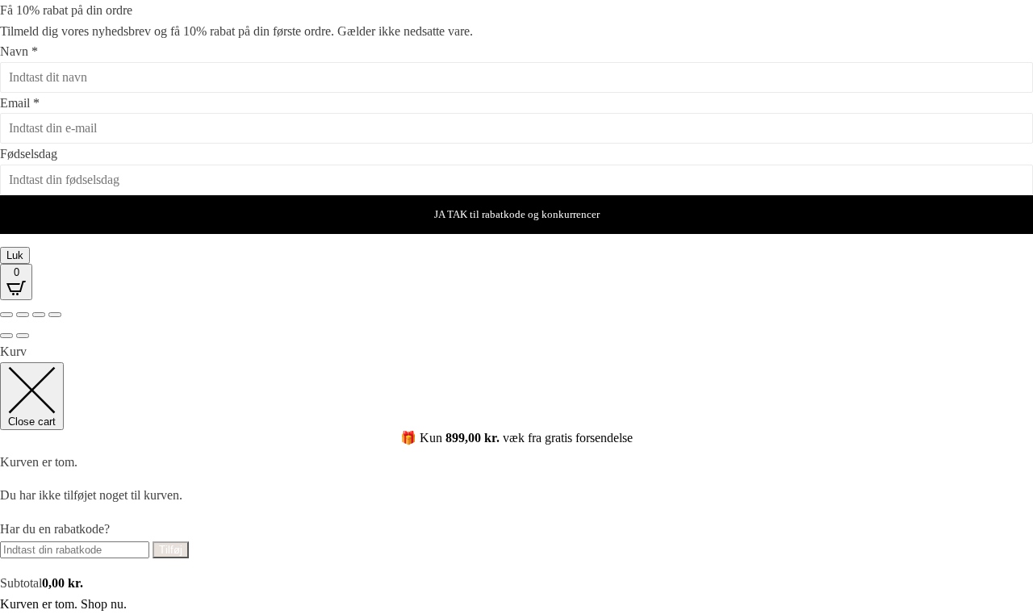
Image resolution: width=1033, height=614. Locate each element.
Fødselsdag (28, 154)
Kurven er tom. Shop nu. (63, 604)
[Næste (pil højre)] (22, 335)
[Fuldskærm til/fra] (22, 314)
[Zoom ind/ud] (6, 314)
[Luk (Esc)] (54, 314)
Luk (14, 255)
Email (20, 103)
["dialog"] (516, 477)
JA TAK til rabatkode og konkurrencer (517, 214)
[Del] (38, 314)
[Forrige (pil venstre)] (6, 335)
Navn (19, 51)
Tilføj (170, 550)
